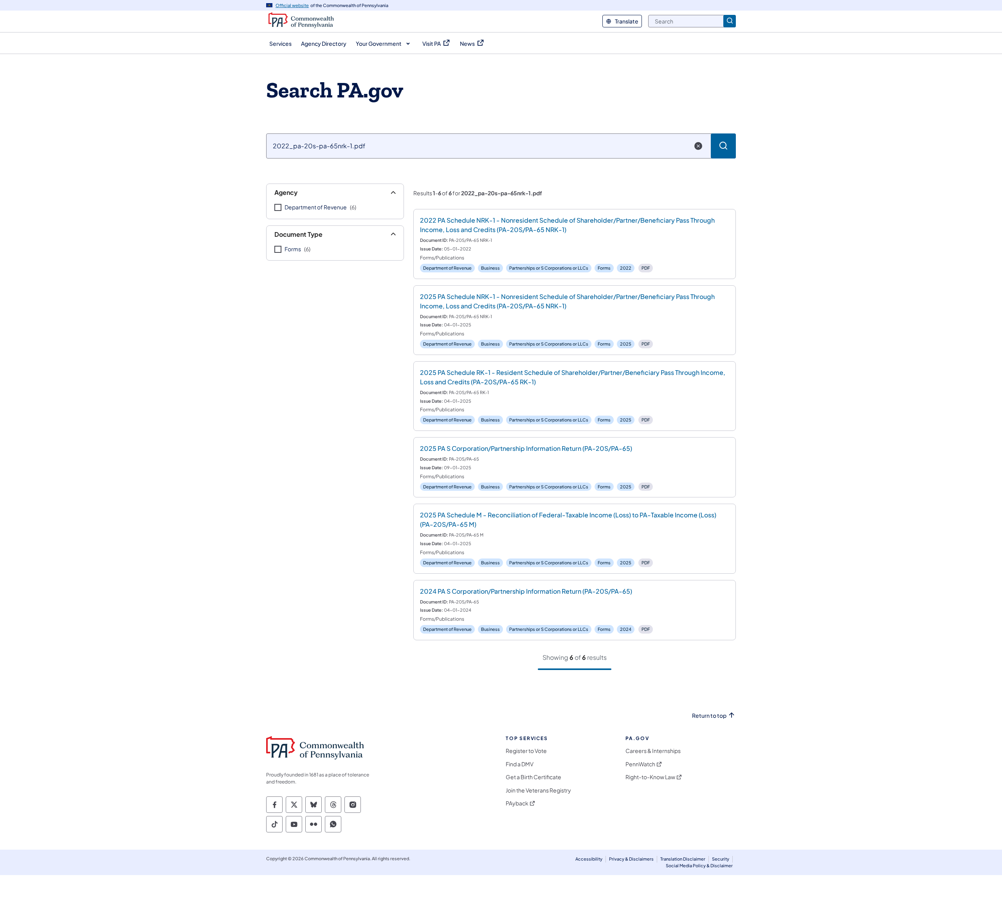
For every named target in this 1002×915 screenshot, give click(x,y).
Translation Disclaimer (682, 858)
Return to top (709, 715)
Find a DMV (519, 764)
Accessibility (588, 858)
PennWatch (640, 764)
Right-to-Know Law (650, 777)
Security (720, 858)
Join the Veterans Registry (538, 790)
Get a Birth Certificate (533, 777)
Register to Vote (526, 750)
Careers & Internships (653, 750)
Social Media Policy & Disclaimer (699, 865)
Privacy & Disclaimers (631, 858)
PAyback (517, 803)
